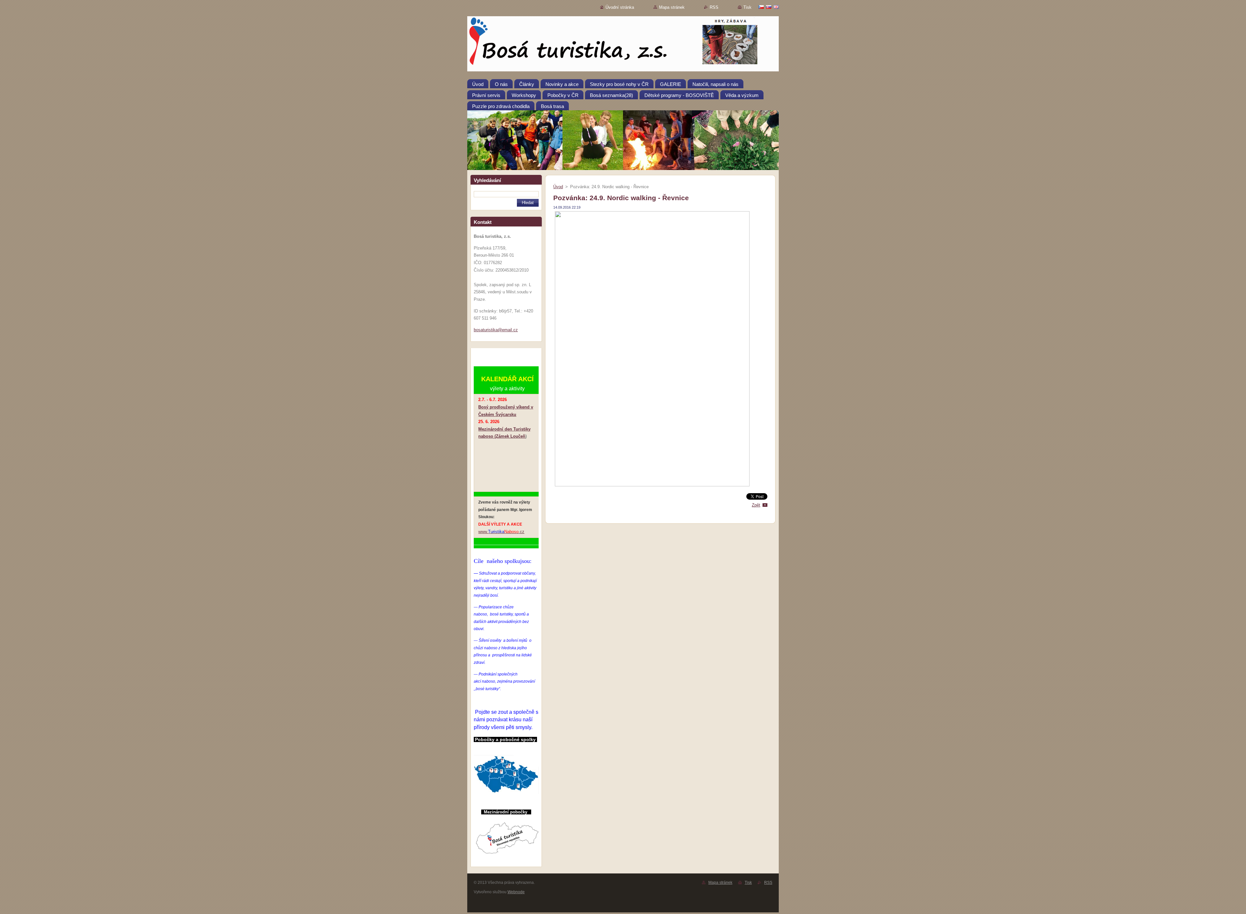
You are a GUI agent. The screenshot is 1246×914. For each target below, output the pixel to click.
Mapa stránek (672, 7)
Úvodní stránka (619, 7)
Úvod (558, 186)
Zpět (756, 505)
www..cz (501, 531)
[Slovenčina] (768, 6)
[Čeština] (761, 6)
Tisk (747, 7)
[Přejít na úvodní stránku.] (623, 45)
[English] (776, 6)
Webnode (516, 892)
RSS (714, 7)
